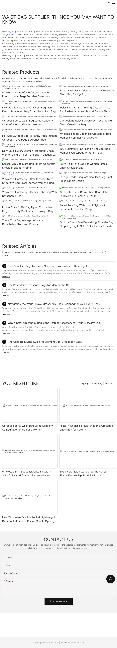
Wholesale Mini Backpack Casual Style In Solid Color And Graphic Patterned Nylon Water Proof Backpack (27, 473)
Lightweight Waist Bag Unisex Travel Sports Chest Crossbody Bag (85, 122)
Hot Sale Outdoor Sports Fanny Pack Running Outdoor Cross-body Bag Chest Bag (30, 137)
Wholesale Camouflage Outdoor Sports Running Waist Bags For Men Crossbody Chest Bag (26, 94)
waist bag (6, 31)
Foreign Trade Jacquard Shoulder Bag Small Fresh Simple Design (85, 179)
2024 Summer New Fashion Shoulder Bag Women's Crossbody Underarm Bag (84, 150)
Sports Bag (97, 383)
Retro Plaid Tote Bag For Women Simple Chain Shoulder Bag (83, 165)
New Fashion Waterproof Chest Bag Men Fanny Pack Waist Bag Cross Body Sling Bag (29, 109)
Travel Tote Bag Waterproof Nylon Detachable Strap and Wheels (23, 222)
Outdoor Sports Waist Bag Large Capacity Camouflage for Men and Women (27, 122)
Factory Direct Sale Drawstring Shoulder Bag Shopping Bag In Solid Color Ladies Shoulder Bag (86, 224)
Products (109, 383)
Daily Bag (84, 383)
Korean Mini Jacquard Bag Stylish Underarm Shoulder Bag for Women (28, 165)
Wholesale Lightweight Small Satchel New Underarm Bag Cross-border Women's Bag (28, 181)
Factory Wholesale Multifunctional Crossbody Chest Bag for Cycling (86, 92)
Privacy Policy (77, 642)
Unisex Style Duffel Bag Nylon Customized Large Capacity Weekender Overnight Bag (27, 209)
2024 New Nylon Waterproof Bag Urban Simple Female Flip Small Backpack (83, 473)
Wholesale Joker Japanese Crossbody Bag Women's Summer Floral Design (85, 135)
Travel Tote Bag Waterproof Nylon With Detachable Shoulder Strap (83, 207)
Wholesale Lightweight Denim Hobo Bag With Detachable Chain (29, 194)
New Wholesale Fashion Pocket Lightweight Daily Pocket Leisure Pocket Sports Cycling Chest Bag (28, 519)
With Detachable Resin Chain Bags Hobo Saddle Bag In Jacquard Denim (83, 194)
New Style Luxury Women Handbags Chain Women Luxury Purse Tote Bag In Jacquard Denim (28, 153)
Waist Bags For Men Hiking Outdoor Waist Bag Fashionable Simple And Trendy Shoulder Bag (86, 109)
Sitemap (64, 642)
